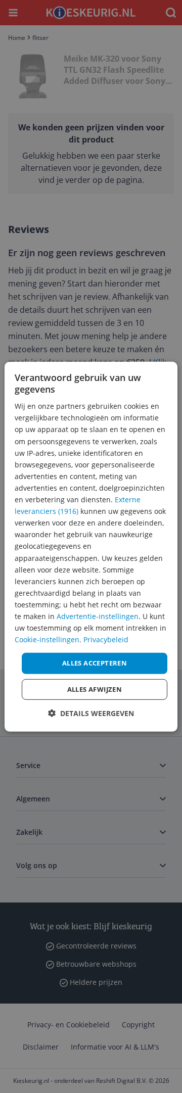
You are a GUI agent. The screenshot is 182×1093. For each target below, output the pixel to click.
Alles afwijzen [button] (94, 689)
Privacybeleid (105, 639)
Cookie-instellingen (47, 639)
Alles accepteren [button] (94, 663)
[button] (91, 713)
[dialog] (91, 546)
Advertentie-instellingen (98, 616)
